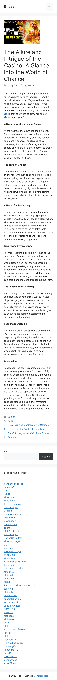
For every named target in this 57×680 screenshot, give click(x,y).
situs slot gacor (12, 605)
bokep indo (10, 521)
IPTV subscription (13, 643)
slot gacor (9, 616)
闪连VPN (8, 544)
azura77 (8, 527)
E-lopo (9, 7)
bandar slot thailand (14, 568)
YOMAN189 (10, 609)
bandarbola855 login (15, 561)
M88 (6, 490)
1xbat (7, 494)
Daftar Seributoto (13, 538)
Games (11, 417)
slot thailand (10, 595)
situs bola (9, 497)
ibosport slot (10, 639)
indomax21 (10, 487)
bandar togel (11, 507)
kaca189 (8, 653)
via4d (11, 421)
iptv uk (7, 633)
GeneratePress (41, 676)
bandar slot (10, 548)
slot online (9, 517)
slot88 (7, 582)
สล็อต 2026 (10, 555)
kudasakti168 (11, 649)
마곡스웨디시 (10, 656)
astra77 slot (10, 663)
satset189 (9, 572)
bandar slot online (13, 483)
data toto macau (13, 514)
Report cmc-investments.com (19, 585)
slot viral (8, 575)
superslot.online (12, 599)
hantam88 (9, 500)
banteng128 (10, 646)
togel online (10, 565)
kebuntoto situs (12, 602)
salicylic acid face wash (16, 629)
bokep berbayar (12, 551)
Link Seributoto (12, 531)
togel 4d (8, 588)
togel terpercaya (12, 504)
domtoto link (10, 524)
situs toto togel (12, 541)
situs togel (9, 578)
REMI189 (8, 612)
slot (6, 626)
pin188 (7, 622)
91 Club (8, 511)
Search (7, 451)
